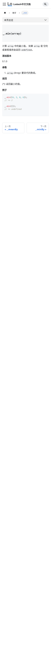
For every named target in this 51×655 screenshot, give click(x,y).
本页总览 (8, 20)
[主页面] (5, 13)
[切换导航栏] (4, 4)
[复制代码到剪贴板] (45, 97)
